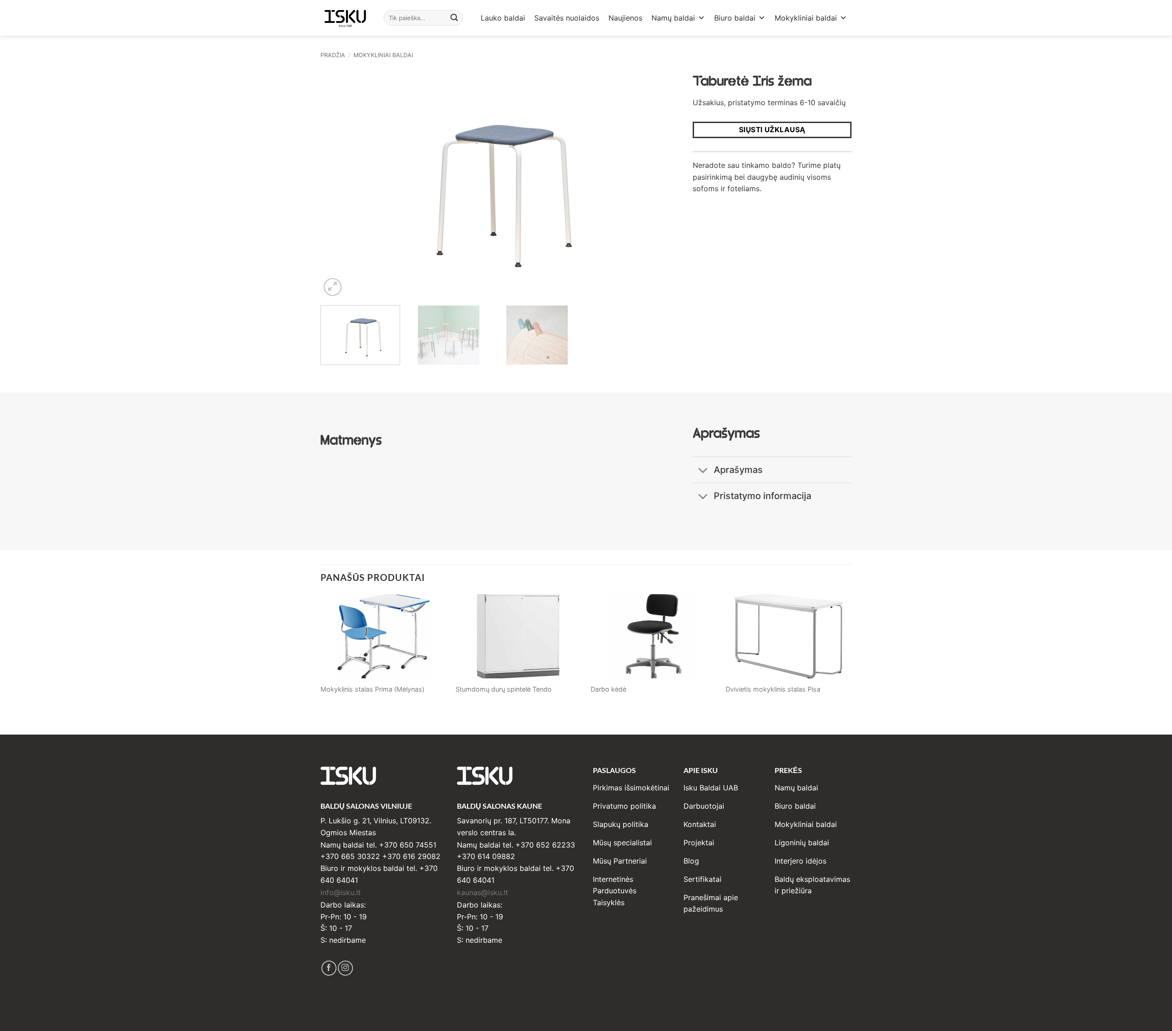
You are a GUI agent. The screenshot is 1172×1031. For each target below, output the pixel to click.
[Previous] (339, 183)
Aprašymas (738, 469)
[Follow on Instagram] (345, 968)
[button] (333, 287)
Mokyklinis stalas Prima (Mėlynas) (372, 689)
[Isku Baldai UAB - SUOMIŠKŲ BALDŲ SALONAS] (345, 17)
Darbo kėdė (608, 689)
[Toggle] (703, 471)
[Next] (647, 183)
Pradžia (332, 55)
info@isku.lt (340, 892)
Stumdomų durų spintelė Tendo (504, 689)
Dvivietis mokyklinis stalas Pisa (773, 689)
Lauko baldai (503, 17)
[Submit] (454, 18)
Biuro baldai (734, 17)
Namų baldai (673, 17)
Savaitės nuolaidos (566, 17)
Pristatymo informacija (762, 495)
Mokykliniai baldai (806, 17)
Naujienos (625, 17)
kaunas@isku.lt (482, 892)
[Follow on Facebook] (328, 968)
